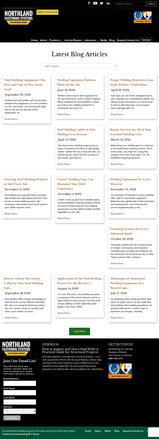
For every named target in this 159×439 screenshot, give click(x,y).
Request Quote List (128, 40)
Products (55, 40)
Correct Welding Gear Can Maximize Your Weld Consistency (75, 184)
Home (34, 40)
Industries (90, 40)
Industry (7, 407)
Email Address (11, 378)
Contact (146, 40)
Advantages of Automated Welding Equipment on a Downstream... (127, 283)
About (43, 40)
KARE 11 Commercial (47, 12)
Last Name (9, 397)
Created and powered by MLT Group (20, 434)
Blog (112, 40)
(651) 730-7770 (115, 358)
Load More (79, 331)
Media (103, 40)
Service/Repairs (73, 40)
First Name (9, 388)
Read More (97, 369)
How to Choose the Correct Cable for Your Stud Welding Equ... (23, 283)
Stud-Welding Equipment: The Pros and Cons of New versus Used (24, 84)
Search (151, 4)
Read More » (11, 119)
